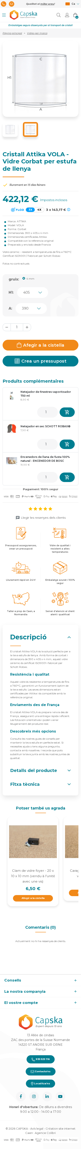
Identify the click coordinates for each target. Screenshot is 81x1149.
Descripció (28, 637)
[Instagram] (34, 1096)
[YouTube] (60, 1096)
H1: (11, 292)
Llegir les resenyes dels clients (43, 518)
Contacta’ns (42, 1071)
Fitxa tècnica (25, 784)
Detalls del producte (33, 770)
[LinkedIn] (47, 1096)
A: (10, 308)
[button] (4, 15)
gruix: (14, 279)
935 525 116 (42, 1059)
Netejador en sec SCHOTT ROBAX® (45, 426)
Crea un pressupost (44, 361)
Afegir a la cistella (43, 345)
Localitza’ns (41, 1083)
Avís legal (36, 1128)
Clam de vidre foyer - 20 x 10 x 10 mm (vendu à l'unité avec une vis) (33, 876)
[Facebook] (21, 1096)
